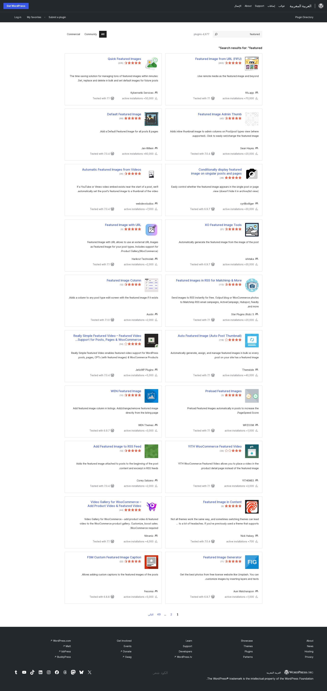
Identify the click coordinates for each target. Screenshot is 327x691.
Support (187, 646)
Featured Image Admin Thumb (220, 114)
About (310, 640)
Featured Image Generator (222, 557)
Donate (125, 651)
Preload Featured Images (223, 391)
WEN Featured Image (126, 391)
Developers (185, 651)
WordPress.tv (183, 656)
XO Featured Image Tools (223, 225)
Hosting (309, 651)
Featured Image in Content (222, 502)
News (310, 646)
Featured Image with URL (123, 225)
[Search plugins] (216, 34)
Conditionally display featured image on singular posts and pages (216, 171)
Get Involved (124, 640)
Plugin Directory (304, 17)
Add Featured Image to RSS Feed (117, 446)
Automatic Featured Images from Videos (111, 169)
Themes (248, 646)
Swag (126, 656)
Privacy (309, 656)
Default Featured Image (124, 114)
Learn (189, 640)
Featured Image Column (124, 280)
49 (159, 614)
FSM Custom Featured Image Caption (114, 557)
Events (127, 646)
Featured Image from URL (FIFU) (218, 59)
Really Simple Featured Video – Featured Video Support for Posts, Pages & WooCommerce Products (107, 338)
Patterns (248, 656)
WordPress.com (60, 640)
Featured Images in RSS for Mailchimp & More (209, 280)
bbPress (65, 651)
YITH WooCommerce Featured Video (215, 446)
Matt (67, 646)
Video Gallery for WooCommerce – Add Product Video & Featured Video (114, 504)
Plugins (249, 651)
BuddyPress (62, 656)
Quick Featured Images (124, 59)
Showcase (247, 640)
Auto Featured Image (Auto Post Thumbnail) (210, 335)
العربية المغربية (274, 672)
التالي (150, 614)
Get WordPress (16, 5)
